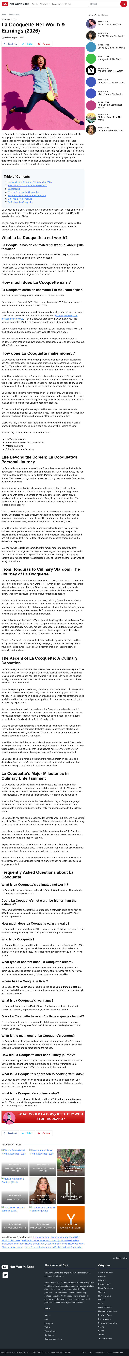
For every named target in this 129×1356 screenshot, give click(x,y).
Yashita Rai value (30, 1240)
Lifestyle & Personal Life (20, 198)
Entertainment (104, 1284)
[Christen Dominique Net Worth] (91, 117)
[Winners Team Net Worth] (91, 69)
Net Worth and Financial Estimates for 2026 (30, 182)
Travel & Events (105, 1338)
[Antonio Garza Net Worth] (91, 23)
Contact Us (49, 1334)
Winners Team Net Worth (110, 70)
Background (14, 188)
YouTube (44, 4)
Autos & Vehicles (105, 1272)
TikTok (68, 4)
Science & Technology (108, 1322)
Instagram (56, 4)
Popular (34, 4)
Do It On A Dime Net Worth (111, 82)
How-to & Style (104, 1295)
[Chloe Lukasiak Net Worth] (91, 129)
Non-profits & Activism (107, 1311)
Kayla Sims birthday (35, 1247)
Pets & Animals (104, 1319)
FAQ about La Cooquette (20, 202)
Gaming (101, 1291)
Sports (101, 1330)
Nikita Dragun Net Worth (110, 94)
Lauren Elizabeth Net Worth (71, 1198)
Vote (46, 1319)
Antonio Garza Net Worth (110, 24)
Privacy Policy (50, 1331)
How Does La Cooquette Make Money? (27, 185)
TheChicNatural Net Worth (111, 36)
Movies (101, 1299)
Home (4, 14)
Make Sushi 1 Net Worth (43, 1228)
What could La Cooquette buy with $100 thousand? (51, 1116)
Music (100, 1303)
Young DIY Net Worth (71, 1228)
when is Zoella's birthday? (59, 1247)
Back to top (121, 1257)
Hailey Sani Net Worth (43, 1199)
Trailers (101, 1334)
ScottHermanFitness (56, 1243)
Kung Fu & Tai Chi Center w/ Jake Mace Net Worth (71, 1168)
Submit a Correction (53, 1338)
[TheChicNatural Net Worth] (91, 35)
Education (102, 1280)
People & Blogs (105, 1315)
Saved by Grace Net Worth (111, 47)
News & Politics (104, 1307)
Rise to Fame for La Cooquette (23, 192)
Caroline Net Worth (15, 1228)
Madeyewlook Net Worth (110, 59)
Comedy (102, 1276)
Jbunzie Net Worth (15, 1199)
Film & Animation (105, 1287)
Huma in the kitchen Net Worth (110, 106)
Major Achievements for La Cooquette (27, 195)
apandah (77, 1247)
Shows (101, 1326)
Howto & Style (14, 14)
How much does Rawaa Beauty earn (26, 1243)
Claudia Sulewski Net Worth (15, 1169)
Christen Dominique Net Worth (110, 118)
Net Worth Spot (18, 4)
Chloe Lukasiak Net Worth (111, 130)
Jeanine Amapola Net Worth (43, 1169)
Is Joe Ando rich (41, 1236)
